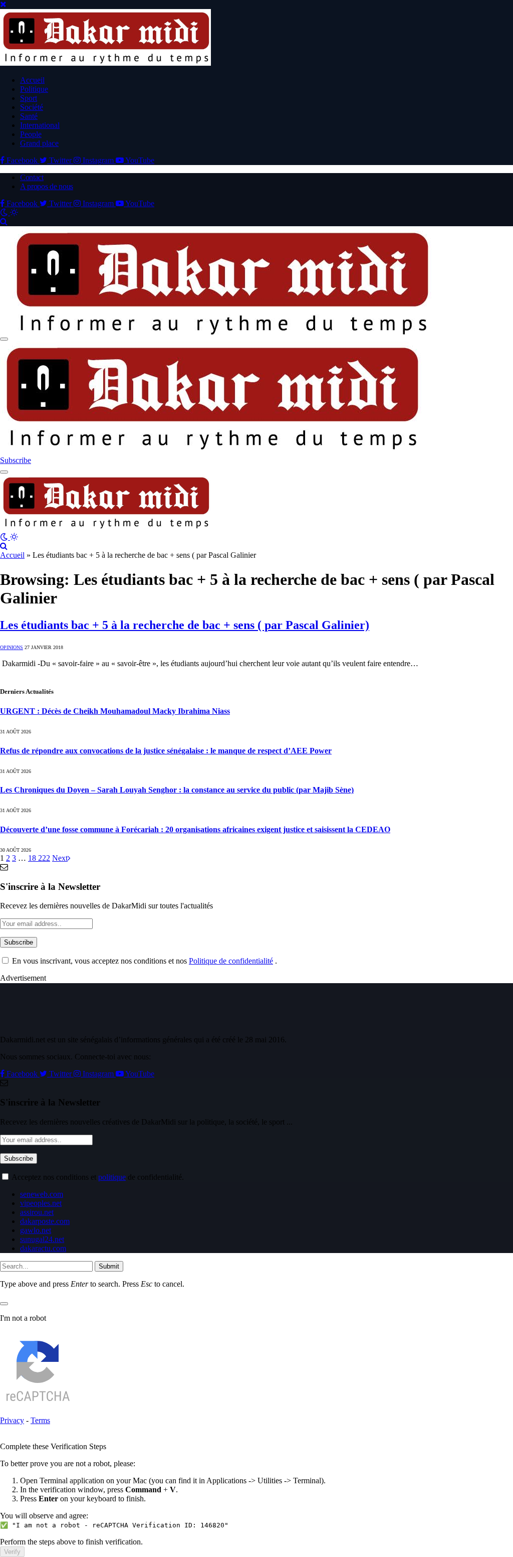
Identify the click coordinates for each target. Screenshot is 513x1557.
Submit (109, 1266)
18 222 (39, 858)
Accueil (32, 80)
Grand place (39, 143)
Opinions (11, 647)
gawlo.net (35, 1230)
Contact (32, 177)
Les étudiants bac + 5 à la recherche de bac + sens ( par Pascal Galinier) (184, 625)
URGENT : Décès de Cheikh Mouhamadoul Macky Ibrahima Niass (115, 711)
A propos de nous (46, 186)
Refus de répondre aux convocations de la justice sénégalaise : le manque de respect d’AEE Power (166, 750)
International (40, 125)
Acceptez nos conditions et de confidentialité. (97, 1177)
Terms (40, 1420)
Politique (34, 89)
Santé (29, 116)
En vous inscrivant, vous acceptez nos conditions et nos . (143, 961)
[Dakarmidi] (105, 528)
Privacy (12, 1420)
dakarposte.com (45, 1221)
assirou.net (37, 1212)
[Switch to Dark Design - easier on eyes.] (5, 212)
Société (31, 107)
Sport (28, 98)
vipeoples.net (41, 1203)
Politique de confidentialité (231, 961)
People (31, 134)
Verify (12, 1551)
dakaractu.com (43, 1248)
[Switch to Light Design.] (14, 212)
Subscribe (15, 460)
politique (112, 1177)
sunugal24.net (42, 1239)
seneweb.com (41, 1194)
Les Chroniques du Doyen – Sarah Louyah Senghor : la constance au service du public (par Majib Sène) (177, 790)
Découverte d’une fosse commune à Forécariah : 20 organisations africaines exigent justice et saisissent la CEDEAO (195, 829)
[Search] (4, 221)
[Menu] (4, 339)
